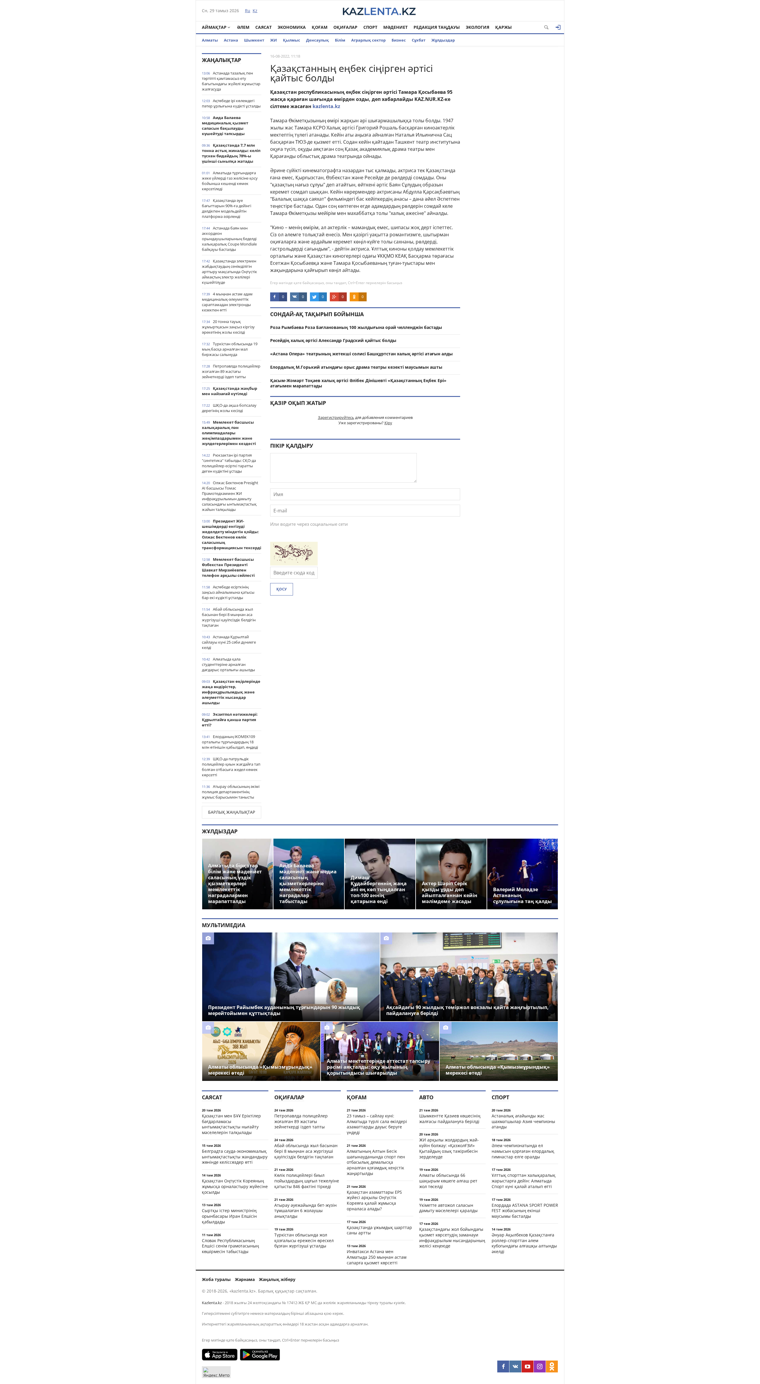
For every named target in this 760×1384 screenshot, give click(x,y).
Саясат (263, 27)
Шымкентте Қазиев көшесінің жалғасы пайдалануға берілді (449, 1118)
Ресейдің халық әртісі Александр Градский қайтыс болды (333, 340)
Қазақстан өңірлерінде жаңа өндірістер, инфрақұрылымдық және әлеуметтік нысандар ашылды (231, 692)
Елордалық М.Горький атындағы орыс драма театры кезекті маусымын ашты (356, 367)
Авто (426, 1097)
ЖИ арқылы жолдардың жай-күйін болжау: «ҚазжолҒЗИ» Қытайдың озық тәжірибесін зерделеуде (449, 1148)
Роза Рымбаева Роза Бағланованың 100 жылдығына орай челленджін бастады (356, 327)
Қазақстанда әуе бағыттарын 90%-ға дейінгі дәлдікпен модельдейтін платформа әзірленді (226, 208)
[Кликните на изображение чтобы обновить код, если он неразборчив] (294, 564)
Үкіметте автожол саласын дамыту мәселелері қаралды (448, 1208)
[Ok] (552, 1366)
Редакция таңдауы (437, 27)
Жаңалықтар (221, 60)
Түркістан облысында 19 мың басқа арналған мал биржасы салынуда (229, 349)
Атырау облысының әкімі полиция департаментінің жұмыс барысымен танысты (230, 792)
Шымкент (254, 40)
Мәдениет (395, 27)
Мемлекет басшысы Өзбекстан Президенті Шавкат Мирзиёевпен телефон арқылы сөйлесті (228, 567)
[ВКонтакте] (515, 1366)
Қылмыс (291, 40)
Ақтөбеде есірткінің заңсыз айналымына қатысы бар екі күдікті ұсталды (228, 592)
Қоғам (319, 27)
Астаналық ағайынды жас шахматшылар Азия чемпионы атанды (523, 1121)
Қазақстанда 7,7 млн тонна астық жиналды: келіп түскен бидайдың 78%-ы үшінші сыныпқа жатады (231, 153)
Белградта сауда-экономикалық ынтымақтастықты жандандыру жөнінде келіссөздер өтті (234, 1156)
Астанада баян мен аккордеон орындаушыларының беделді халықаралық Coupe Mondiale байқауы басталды (229, 238)
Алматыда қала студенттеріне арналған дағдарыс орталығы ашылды (228, 664)
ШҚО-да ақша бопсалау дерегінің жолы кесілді (229, 408)
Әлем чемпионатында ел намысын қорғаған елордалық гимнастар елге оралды (523, 1151)
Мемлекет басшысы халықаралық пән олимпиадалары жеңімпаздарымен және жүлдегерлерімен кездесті (229, 432)
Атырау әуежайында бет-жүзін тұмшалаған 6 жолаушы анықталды (305, 1210)
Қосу (281, 589)
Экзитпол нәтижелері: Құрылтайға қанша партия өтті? (230, 720)
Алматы (210, 40)
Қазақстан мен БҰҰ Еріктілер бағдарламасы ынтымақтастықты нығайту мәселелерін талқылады (231, 1124)
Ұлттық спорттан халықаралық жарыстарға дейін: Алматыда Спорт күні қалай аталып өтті (523, 1180)
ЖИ (273, 40)
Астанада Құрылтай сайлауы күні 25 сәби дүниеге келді (229, 642)
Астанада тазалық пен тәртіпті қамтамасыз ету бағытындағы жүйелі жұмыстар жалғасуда (231, 81)
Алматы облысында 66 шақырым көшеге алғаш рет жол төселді (448, 1180)
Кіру (388, 422)
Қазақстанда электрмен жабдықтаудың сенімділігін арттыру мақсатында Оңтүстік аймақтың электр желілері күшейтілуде (229, 271)
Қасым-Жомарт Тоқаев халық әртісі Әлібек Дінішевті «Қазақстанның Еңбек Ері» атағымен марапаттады (358, 383)
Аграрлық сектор (368, 40)
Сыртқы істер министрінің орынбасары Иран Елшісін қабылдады (229, 1216)
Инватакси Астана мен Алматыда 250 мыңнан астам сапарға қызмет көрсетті (376, 1257)
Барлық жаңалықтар (231, 812)
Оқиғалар (345, 27)
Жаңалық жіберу (277, 1279)
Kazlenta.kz (212, 1302)
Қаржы (503, 27)
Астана (231, 40)
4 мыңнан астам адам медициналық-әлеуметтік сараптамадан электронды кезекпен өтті (227, 302)
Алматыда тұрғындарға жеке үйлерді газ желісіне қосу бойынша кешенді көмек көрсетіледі (230, 180)
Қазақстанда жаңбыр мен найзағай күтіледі (229, 391)
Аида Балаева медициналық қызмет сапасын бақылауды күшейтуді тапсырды (225, 125)
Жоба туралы (216, 1279)
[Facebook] (503, 1366)
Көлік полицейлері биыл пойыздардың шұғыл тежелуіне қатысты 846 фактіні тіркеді (306, 1180)
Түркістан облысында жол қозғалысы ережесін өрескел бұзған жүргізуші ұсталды (304, 1240)
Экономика (292, 27)
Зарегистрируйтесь (336, 417)
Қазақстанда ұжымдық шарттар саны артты (379, 1230)
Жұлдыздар (443, 40)
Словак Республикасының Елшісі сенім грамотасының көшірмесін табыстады (230, 1246)
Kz (255, 10)
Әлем (243, 27)
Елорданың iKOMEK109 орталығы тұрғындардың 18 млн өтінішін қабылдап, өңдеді (230, 742)
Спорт (370, 27)
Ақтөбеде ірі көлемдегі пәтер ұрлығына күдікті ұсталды (231, 103)
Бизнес (399, 40)
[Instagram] (540, 1366)
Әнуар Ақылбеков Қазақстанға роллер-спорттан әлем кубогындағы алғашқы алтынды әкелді (524, 1243)
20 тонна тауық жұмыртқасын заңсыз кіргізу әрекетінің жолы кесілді (228, 327)
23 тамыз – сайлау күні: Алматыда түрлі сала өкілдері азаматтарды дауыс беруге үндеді (377, 1124)
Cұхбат (418, 40)
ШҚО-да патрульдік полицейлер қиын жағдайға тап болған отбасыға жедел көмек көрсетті (231, 766)
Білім (340, 40)
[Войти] (558, 27)
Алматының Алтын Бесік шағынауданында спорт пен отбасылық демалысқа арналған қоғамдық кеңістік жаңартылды (376, 1162)
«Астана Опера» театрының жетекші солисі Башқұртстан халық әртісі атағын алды (361, 354)
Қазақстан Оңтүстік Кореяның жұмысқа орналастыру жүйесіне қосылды (235, 1186)
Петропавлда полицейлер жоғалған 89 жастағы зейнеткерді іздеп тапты (231, 371)
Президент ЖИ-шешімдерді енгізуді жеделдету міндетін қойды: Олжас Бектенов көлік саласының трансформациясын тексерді (231, 534)
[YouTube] (527, 1366)
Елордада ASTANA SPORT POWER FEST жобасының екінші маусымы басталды (525, 1210)
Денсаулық (317, 40)
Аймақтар (214, 27)
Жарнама (245, 1279)
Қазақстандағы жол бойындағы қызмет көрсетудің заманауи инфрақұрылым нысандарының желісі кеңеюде (452, 1237)
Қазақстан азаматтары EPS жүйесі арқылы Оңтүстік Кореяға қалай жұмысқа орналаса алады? (374, 1200)
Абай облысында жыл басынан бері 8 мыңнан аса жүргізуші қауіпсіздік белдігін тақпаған (229, 617)
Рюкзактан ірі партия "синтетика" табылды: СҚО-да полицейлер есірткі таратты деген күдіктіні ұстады (229, 463)
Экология (477, 27)
